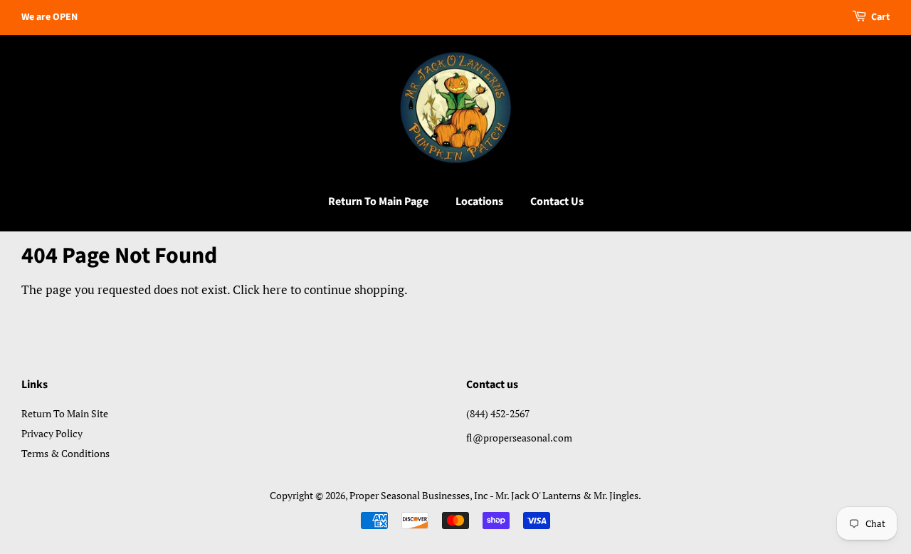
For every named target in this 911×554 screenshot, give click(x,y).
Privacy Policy (52, 433)
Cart (880, 17)
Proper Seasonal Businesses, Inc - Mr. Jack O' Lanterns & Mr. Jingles (493, 495)
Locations (479, 201)
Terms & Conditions (65, 453)
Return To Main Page (378, 201)
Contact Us (557, 201)
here (275, 289)
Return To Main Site (64, 413)
